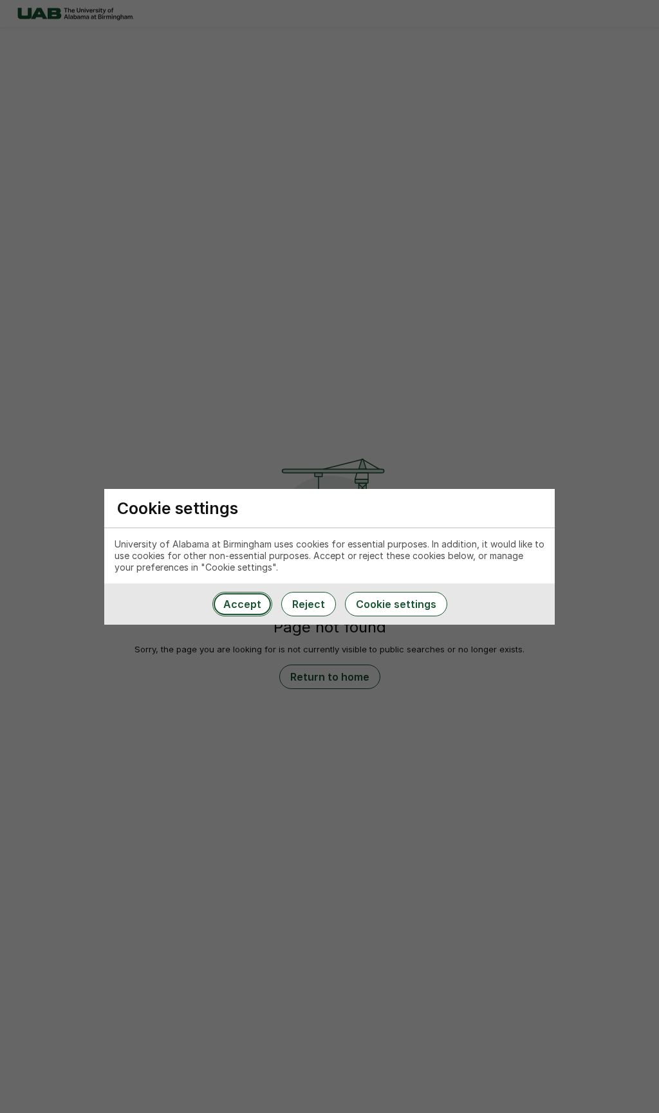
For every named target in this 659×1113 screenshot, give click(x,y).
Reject (308, 604)
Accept (242, 604)
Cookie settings (396, 604)
